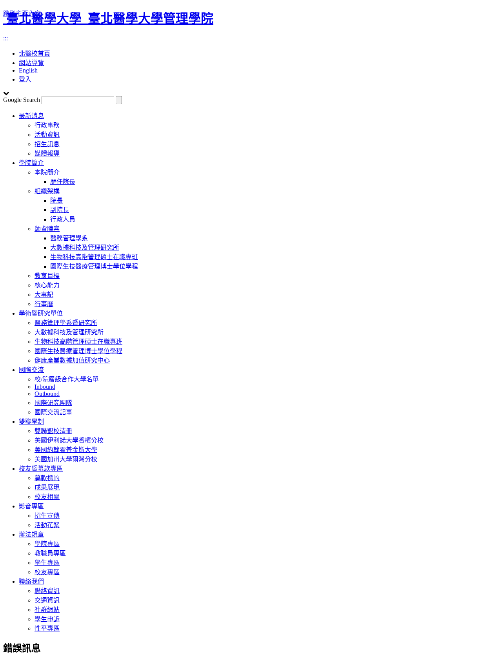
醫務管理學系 (69, 238)
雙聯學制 (31, 421)
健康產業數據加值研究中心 (72, 360)
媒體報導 (47, 153)
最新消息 (31, 115)
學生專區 (47, 562)
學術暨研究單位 (41, 313)
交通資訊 (47, 600)
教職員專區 (50, 553)
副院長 (59, 210)
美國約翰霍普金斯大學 (66, 449)
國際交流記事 (53, 412)
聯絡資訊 (47, 591)
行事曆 (44, 304)
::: (5, 38)
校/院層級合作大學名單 (67, 379)
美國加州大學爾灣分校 (66, 459)
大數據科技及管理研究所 (84, 247)
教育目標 (47, 275)
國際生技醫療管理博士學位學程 (94, 266)
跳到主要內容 (22, 13)
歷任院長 (62, 181)
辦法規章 (31, 534)
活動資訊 (47, 134)
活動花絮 (47, 525)
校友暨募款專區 (41, 468)
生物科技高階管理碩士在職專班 (94, 257)
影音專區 (31, 506)
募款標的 (47, 478)
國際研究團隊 (53, 402)
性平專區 (47, 628)
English (28, 70)
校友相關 (47, 496)
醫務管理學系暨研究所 (66, 322)
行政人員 (62, 219)
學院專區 (47, 543)
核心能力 (47, 285)
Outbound (47, 393)
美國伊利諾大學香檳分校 (69, 440)
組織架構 (47, 191)
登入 (25, 79)
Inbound (45, 386)
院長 (56, 200)
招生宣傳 (47, 515)
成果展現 (47, 487)
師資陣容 (47, 228)
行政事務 (47, 125)
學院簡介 (31, 163)
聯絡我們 (31, 581)
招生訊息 (47, 144)
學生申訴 (47, 619)
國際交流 (31, 369)
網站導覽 (31, 63)
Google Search (21, 99)
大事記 (44, 294)
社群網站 (47, 609)
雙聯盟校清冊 (53, 431)
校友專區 (47, 572)
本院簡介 (47, 172)
